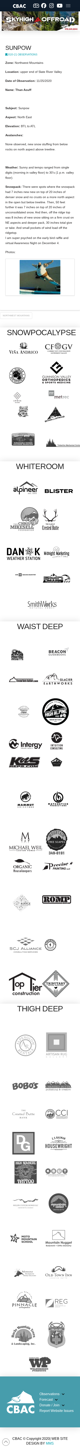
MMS (50, 1443)
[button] (68, 5)
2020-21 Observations (22, 54)
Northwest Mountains (16, 315)
